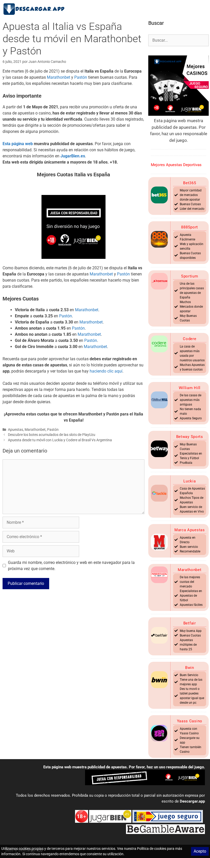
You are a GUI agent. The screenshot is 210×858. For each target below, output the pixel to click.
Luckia (189, 481)
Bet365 (189, 183)
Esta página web (18, 143)
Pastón (80, 77)
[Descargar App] (36, 9)
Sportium (189, 276)
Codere (189, 339)
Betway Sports (189, 436)
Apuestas (15, 429)
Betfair (189, 623)
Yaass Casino (189, 721)
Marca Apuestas (189, 530)
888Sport (189, 227)
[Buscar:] (178, 40)
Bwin (189, 667)
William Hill (190, 388)
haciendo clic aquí (106, 371)
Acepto (200, 851)
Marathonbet (58, 77)
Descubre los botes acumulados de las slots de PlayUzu (51, 435)
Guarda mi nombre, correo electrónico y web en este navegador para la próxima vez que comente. (71, 565)
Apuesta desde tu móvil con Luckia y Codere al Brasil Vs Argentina (60, 440)
